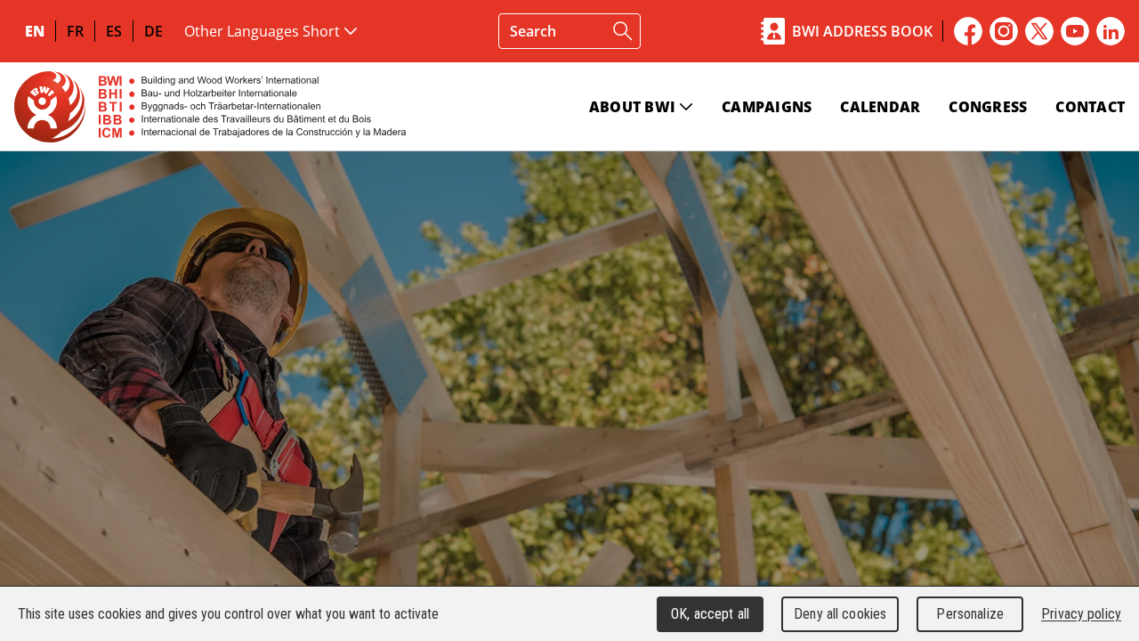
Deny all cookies (840, 613)
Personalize (969, 613)
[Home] (210, 106)
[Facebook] (968, 31)
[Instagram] (1004, 31)
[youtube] (1075, 31)
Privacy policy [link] (1081, 613)
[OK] (623, 31)
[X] (1039, 31)
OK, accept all (710, 613)
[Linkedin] (1110, 31)
